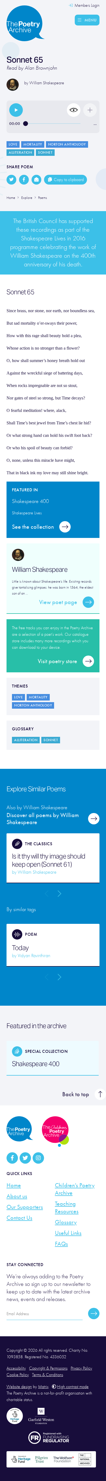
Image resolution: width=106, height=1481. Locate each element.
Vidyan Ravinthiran (34, 956)
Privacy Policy (81, 1368)
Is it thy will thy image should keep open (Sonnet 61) (48, 860)
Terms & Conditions (47, 1374)
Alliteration (20, 152)
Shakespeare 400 (35, 1064)
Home (14, 1185)
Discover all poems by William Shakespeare (43, 819)
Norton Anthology (67, 144)
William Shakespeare (46, 82)
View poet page (58, 602)
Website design (19, 1386)
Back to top (75, 1094)
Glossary (66, 1222)
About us (17, 1196)
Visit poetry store (57, 661)
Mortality (32, 144)
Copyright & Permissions (48, 1368)
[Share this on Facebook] (24, 180)
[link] (16, 110)
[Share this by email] (36, 180)
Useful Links (68, 1233)
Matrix (43, 1386)
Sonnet (45, 152)
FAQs (61, 1243)
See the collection (33, 526)
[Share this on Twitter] (11, 180)
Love (13, 144)
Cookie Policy (18, 1374)
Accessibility (16, 1368)
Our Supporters (25, 1207)
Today (20, 948)
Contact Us (19, 1217)
